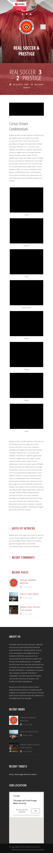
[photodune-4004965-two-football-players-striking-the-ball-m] (26, 385)
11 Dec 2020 (27, 587)
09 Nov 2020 (27, 598)
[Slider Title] (26, 292)
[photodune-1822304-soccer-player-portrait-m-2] (26, 323)
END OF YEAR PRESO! (29, 594)
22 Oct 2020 (27, 614)
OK (35, 811)
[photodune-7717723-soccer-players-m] (26, 230)
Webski (41, 849)
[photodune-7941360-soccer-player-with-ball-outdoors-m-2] (26, 354)
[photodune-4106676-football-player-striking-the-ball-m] (26, 109)
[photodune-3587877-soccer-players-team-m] (26, 261)
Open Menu (43, 26)
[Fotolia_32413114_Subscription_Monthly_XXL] (26, 200)
